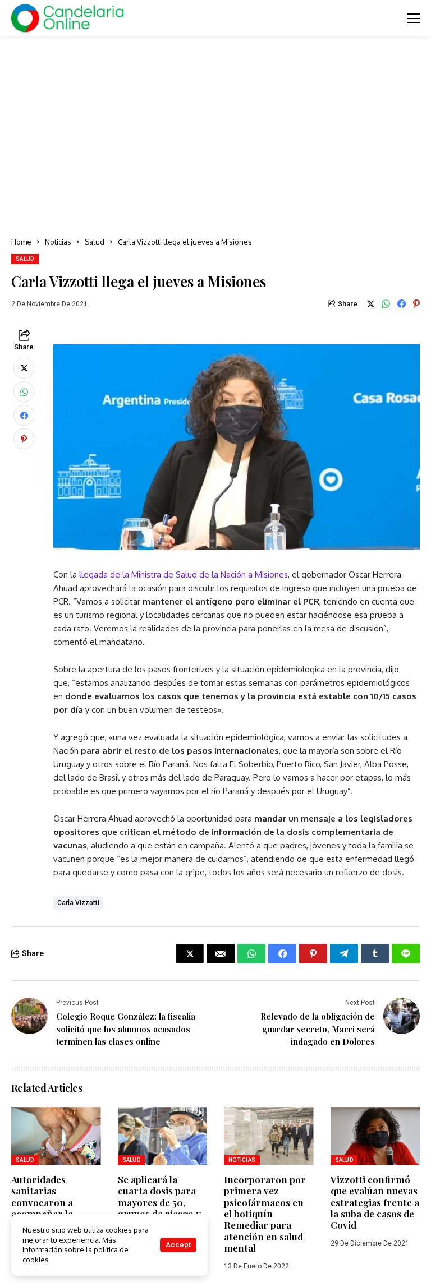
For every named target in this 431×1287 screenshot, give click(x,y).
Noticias (58, 241)
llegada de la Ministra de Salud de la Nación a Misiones (183, 574)
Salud (94, 241)
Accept (178, 1244)
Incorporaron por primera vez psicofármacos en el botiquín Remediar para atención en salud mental (265, 1213)
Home (21, 241)
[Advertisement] (215, 137)
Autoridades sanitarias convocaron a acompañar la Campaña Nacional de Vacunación (53, 1208)
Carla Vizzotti (78, 903)
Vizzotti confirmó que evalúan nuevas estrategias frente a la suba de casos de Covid (375, 1202)
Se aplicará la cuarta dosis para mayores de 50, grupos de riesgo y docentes (159, 1202)
